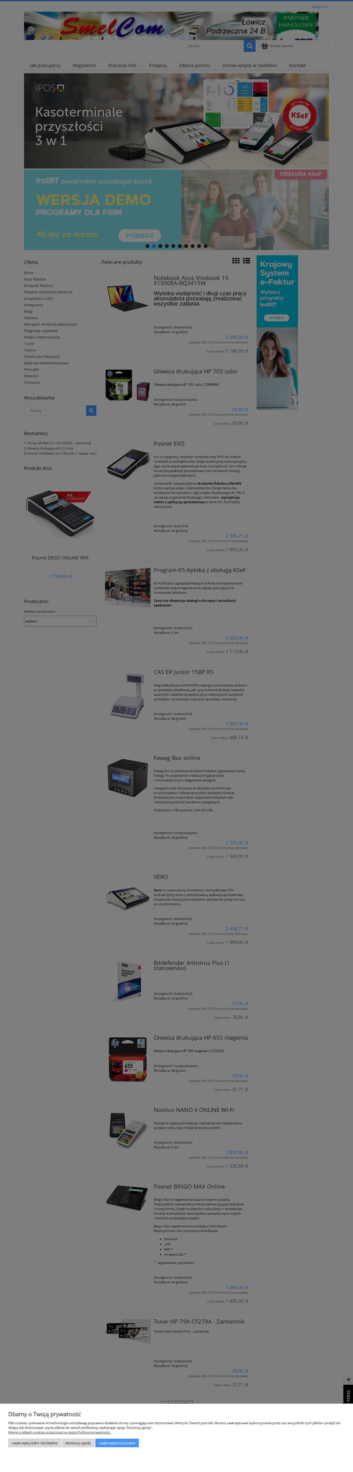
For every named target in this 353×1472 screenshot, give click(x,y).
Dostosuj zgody (78, 1443)
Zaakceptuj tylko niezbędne (35, 1443)
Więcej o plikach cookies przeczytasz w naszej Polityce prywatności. (59, 1432)
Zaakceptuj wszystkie (117, 1443)
